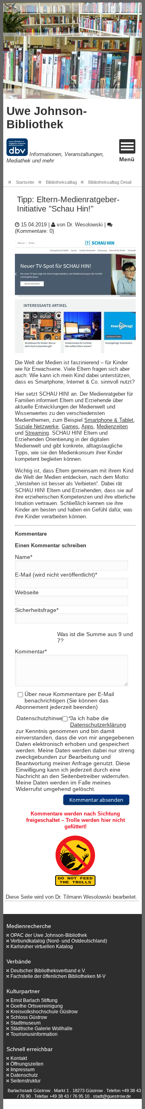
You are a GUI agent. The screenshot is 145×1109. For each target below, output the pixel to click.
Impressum (22, 1069)
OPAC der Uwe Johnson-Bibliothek (48, 935)
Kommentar (31, 651)
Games (70, 426)
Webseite (27, 592)
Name (23, 557)
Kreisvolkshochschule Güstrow (44, 1012)
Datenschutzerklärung (98, 724)
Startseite (25, 182)
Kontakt (18, 1058)
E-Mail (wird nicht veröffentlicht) (56, 574)
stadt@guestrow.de (112, 1096)
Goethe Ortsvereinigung (36, 1006)
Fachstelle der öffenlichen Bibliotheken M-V (58, 976)
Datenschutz (24, 1075)
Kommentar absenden (96, 799)
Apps (87, 426)
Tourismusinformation (34, 1034)
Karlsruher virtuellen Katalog (41, 946)
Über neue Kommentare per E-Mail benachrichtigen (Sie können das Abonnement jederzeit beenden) (65, 700)
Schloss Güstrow (28, 1017)
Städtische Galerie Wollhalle (41, 1028)
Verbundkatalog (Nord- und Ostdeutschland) (58, 941)
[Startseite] (51, 50)
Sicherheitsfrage (36, 610)
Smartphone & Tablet (108, 420)
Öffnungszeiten (27, 1064)
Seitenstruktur (25, 1081)
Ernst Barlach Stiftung (34, 1000)
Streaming (37, 433)
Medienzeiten (112, 426)
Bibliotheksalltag (61, 182)
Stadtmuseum (25, 1023)
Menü (127, 159)
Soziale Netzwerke (36, 426)
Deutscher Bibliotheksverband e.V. (48, 970)
